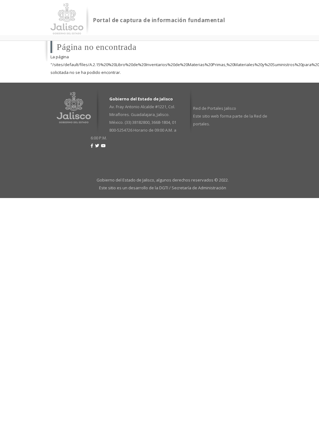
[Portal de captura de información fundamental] (66, 30)
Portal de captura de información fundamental (159, 20)
